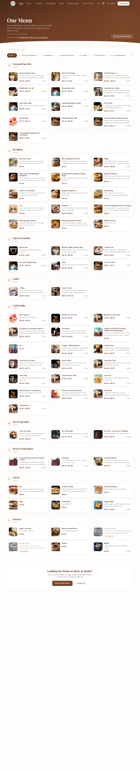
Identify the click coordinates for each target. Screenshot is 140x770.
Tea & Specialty (120, 55)
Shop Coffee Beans (62, 583)
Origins (61, 3)
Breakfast (49, 55)
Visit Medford (50, 3)
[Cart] (103, 3)
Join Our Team (87, 3)
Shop (29, 3)
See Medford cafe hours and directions (33, 37)
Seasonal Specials (30, 55)
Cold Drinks (100, 55)
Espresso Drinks (68, 55)
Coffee (85, 55)
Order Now (123, 3)
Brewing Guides (73, 3)
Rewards (39, 3)
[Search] (98, 3)
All (13, 55)
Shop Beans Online (123, 36)
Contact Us (81, 583)
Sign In (112, 3)
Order (21, 3)
